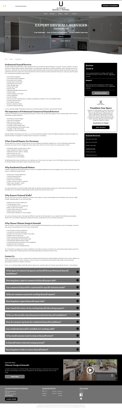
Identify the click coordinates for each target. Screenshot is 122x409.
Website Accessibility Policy (79, 405)
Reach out (8, 265)
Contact (7, 109)
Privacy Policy (40, 405)
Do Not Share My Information (49, 405)
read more (112, 74)
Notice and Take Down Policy (68, 405)
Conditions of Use (59, 405)
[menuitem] (46, 14)
